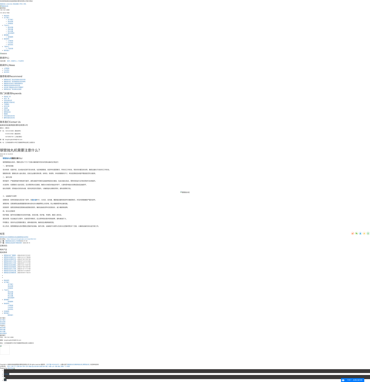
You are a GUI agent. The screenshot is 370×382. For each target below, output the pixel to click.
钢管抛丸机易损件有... (10, 259)
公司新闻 (10, 41)
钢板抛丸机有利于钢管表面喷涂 (13, 83)
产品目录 (10, 48)
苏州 (27, 366)
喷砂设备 (10, 29)
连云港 (34, 366)
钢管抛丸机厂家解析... (10, 255)
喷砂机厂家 (7, 96)
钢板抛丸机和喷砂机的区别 (12, 85)
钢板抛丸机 (70, 364)
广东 (65, 366)
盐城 (40, 366)
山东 (53, 366)
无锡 (17, 366)
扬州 (43, 366)
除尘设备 (10, 31)
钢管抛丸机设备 (14, 237)
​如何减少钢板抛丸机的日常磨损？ (14, 87)
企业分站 (9, 4)
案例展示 (6, 35)
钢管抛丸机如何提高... (10, 267)
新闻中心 (14, 61)
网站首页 (6, 16)
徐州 (20, 366)
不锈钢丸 (6, 104)
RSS (21, 4)
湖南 (62, 366)
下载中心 (6, 46)
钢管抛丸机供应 (23, 237)
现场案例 (10, 37)
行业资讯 (10, 43)
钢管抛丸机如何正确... (10, 271)
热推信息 (2, 4)
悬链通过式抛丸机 (9, 102)
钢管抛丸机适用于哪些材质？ (14, 243)
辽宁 (14, 366)
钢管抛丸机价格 (4, 237)
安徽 (50, 366)
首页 (8, 61)
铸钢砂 (6, 114)
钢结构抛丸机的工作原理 (12, 241)
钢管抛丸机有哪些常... (10, 273)
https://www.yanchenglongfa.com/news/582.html (21, 239)
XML (25, 4)
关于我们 (6, 18)
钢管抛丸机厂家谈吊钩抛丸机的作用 (14, 79)
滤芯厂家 (6, 98)
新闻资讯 (6, 39)
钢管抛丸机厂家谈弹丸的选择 (12, 89)
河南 (56, 366)
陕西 (68, 366)
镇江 (46, 366)
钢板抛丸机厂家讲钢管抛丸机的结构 (14, 81)
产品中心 (6, 25)
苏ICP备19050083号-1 (53, 364)
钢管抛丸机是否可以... (10, 257)
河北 (8, 366)
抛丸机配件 (11, 33)
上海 (11, 366)
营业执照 (10, 21)
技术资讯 (10, 45)
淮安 (37, 366)
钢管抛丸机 (7, 112)
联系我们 (6, 50)
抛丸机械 (10, 27)
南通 (30, 366)
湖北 (59, 366)
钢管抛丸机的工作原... (10, 261)
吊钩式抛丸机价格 (9, 116)
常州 (24, 366)
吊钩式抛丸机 (8, 100)
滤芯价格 (6, 106)
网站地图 (15, 4)
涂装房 (6, 108)
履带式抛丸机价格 (9, 118)
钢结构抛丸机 (78, 364)
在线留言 (10, 23)
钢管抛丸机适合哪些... (10, 265)
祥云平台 (10, 368)
